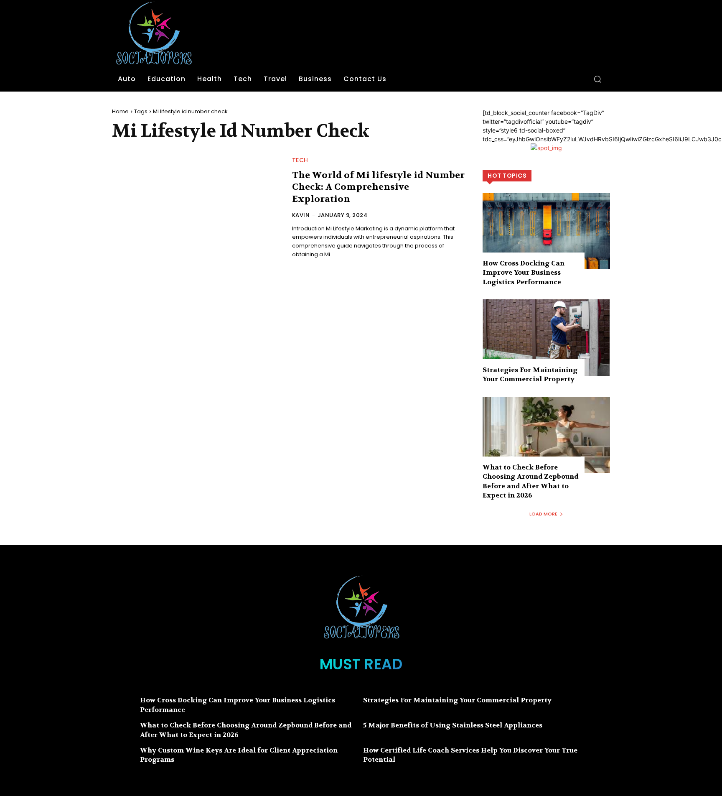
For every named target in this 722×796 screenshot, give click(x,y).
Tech (300, 160)
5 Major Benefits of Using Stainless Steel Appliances (452, 725)
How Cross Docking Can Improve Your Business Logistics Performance (523, 272)
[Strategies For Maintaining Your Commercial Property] (546, 337)
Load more (543, 513)
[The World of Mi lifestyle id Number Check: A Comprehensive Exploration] (197, 208)
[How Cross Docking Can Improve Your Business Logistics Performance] (546, 231)
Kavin (301, 215)
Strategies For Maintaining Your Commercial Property (530, 374)
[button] (597, 79)
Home (120, 111)
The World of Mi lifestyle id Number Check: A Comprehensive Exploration (378, 187)
